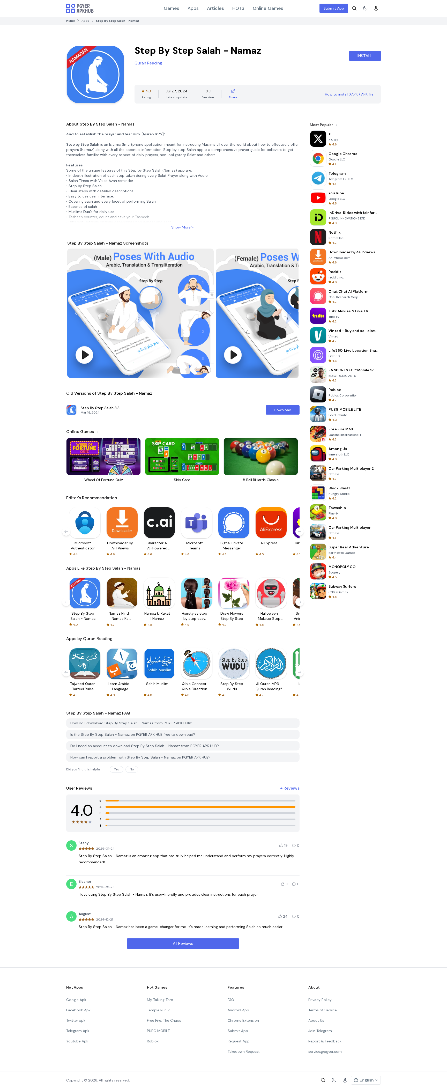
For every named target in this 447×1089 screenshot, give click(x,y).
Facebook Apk (78, 1010)
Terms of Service (322, 1010)
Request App (239, 1041)
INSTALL (365, 55)
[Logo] (80, 8)
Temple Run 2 (158, 1010)
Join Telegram (320, 1030)
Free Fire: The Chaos (164, 1020)
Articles (215, 8)
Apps (193, 8)
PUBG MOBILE (158, 1030)
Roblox (153, 1041)
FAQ (231, 999)
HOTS (238, 8)
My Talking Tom (160, 999)
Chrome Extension (243, 1020)
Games (171, 8)
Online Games (268, 8)
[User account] (376, 8)
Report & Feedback (324, 1041)
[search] (354, 8)
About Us (316, 1020)
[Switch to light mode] (365, 8)
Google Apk (76, 999)
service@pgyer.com (325, 1051)
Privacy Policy (320, 999)
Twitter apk (75, 1020)
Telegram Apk (77, 1030)
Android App (238, 1010)
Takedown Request (244, 1051)
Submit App (334, 8)
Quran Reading (148, 63)
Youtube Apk (77, 1041)
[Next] (289, 313)
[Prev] (76, 313)
